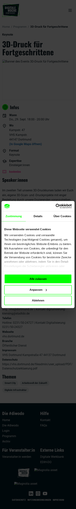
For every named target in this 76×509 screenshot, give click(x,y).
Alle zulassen (38, 278)
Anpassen (36, 289)
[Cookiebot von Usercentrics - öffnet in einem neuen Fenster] (55, 206)
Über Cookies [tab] (62, 216)
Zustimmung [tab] (14, 216)
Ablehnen (38, 300)
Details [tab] (38, 216)
